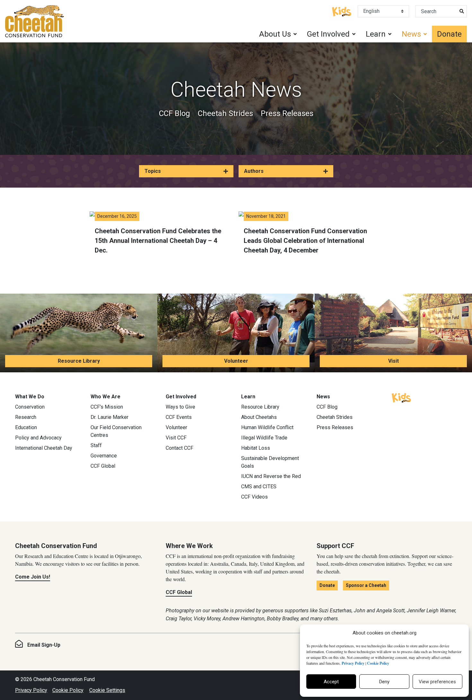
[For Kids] (341, 11)
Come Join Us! (32, 577)
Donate (449, 34)
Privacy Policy (31, 690)
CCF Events (179, 417)
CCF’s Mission (107, 407)
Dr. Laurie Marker (109, 417)
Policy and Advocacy (38, 438)
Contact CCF (179, 448)
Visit (393, 361)
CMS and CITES (258, 486)
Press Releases (287, 113)
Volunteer (236, 361)
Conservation (30, 407)
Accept (331, 682)
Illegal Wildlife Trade (264, 438)
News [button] (411, 34)
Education (26, 427)
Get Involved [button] (328, 34)
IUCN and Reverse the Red (271, 476)
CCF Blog (174, 113)
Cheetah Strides (225, 113)
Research (25, 417)
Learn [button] (376, 34)
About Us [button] (275, 34)
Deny (384, 682)
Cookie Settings (107, 690)
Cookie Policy (67, 690)
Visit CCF (176, 438)
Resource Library (79, 361)
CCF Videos (254, 497)
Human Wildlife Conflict (267, 427)
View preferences (437, 682)
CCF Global (103, 466)
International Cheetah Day (43, 448)
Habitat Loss (255, 448)
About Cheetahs (259, 417)
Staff (96, 445)
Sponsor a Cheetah (366, 585)
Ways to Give (180, 407)
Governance (104, 456)
